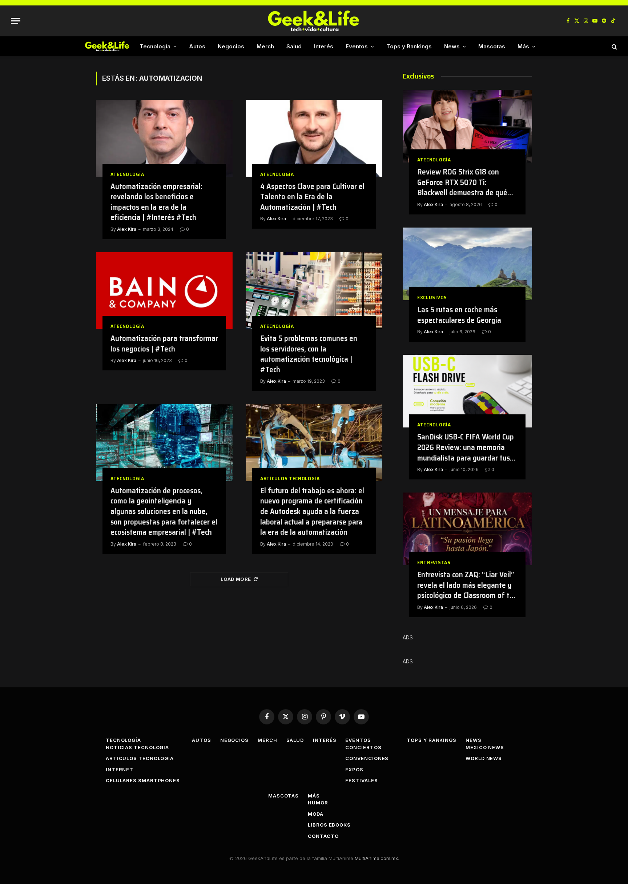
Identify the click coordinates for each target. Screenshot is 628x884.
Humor (318, 802)
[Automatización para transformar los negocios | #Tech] (164, 290)
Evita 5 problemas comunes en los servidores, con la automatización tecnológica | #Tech (308, 354)
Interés (323, 46)
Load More (236, 579)
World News (484, 758)
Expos (354, 769)
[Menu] (15, 21)
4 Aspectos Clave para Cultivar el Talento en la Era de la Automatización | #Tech (312, 197)
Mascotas (491, 46)
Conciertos (363, 747)
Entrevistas (434, 562)
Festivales (361, 780)
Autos (197, 46)
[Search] (613, 46)
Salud (294, 46)
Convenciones (367, 758)
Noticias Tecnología (137, 747)
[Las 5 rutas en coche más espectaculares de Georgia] (467, 264)
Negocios (231, 46)
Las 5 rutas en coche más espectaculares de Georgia (459, 315)
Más (523, 46)
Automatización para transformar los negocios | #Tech (164, 343)
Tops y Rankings (409, 46)
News (452, 46)
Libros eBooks (329, 825)
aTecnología (127, 174)
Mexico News (485, 747)
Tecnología (155, 46)
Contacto (323, 836)
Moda (315, 814)
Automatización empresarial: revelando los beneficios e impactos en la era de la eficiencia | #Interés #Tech (156, 202)
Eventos (357, 46)
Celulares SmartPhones (143, 780)
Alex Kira (126, 229)
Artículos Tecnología (290, 478)
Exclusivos (432, 297)
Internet (119, 769)
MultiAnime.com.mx (376, 858)
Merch (265, 46)
